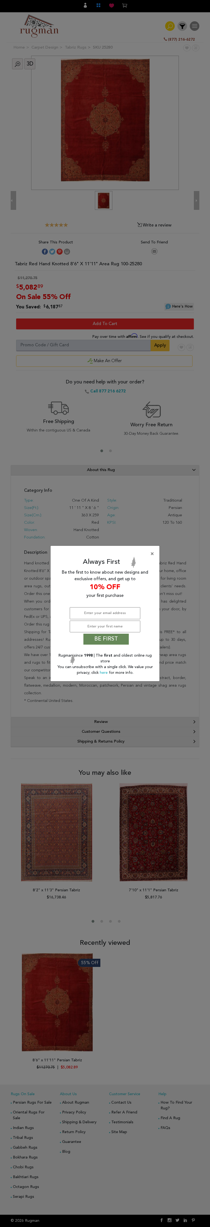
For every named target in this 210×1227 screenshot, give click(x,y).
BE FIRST (106, 639)
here (104, 673)
